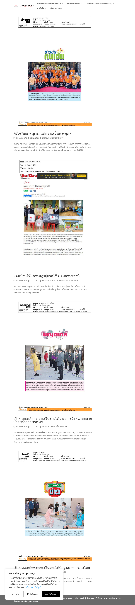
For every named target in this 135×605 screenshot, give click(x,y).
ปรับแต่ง (15, 594)
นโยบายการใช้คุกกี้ (33, 587)
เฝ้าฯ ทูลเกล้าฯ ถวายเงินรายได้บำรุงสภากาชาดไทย (51, 567)
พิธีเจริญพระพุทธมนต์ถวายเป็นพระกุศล (42, 133)
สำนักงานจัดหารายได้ (50, 426)
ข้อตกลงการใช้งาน (94, 598)
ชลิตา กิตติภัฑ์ (21, 138)
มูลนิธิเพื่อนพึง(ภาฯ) (56, 138)
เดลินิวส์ (63, 426)
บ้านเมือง (45, 280)
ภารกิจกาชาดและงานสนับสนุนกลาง (49, 4)
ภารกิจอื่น (40, 8)
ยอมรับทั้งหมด (50, 594)
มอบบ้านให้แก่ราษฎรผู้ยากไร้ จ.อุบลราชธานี (46, 276)
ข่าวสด (44, 138)
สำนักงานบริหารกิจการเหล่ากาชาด (64, 280)
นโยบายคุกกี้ (79, 598)
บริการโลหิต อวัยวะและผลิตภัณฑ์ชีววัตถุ (99, 4)
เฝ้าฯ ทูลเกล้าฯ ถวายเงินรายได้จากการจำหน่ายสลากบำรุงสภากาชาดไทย (52, 420)
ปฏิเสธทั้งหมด (32, 594)
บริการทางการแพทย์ (73, 4)
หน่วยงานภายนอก (56, 8)
